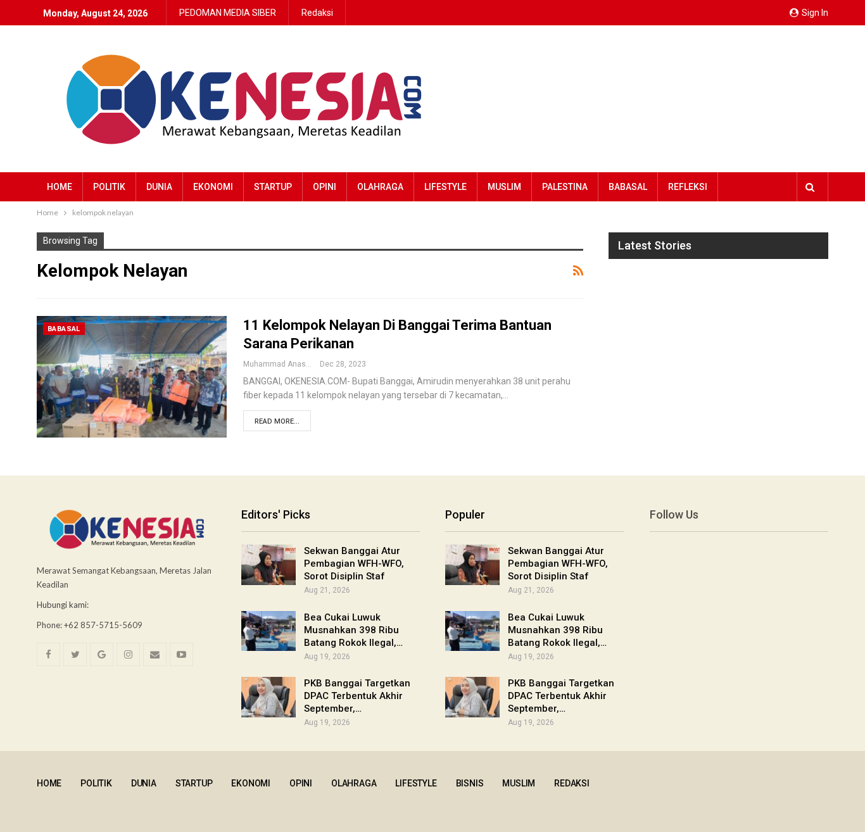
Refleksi (687, 187)
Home (59, 187)
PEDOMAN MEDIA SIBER (227, 13)
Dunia (159, 187)
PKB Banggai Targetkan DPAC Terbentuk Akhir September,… (357, 696)
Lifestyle (445, 187)
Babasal (628, 187)
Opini (324, 187)
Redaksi (317, 13)
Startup (273, 187)
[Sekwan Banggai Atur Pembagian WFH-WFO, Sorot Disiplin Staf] (268, 565)
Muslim (504, 187)
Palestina (565, 187)
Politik (109, 187)
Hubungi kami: (63, 605)
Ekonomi (213, 187)
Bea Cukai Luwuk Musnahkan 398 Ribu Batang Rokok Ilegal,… (353, 630)
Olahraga (380, 187)
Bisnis (470, 783)
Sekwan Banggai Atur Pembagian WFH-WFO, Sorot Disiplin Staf (354, 563)
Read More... (277, 421)
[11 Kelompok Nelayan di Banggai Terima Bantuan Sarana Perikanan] (132, 377)
